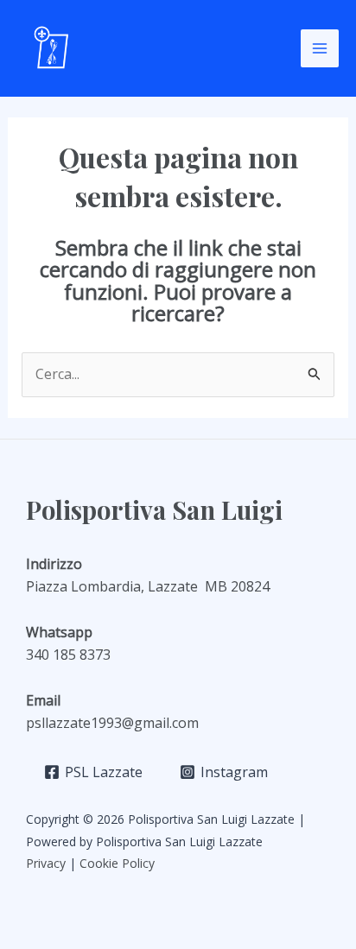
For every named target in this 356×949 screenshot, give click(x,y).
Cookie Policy (118, 863)
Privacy (46, 863)
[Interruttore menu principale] (320, 48)
